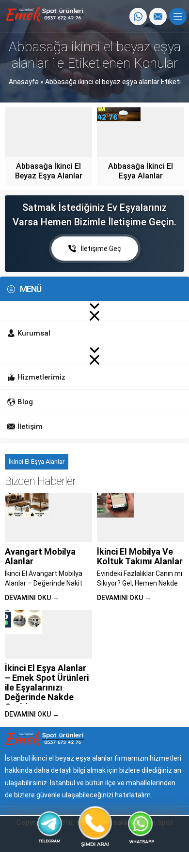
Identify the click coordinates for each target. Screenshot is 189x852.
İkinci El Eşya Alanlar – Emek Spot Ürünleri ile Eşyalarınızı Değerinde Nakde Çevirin (47, 687)
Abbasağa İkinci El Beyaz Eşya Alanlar (48, 171)
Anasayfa (24, 82)
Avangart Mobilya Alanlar (40, 556)
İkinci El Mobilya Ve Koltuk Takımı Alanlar (140, 556)
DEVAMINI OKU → (32, 598)
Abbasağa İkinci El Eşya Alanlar (140, 171)
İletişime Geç (101, 248)
